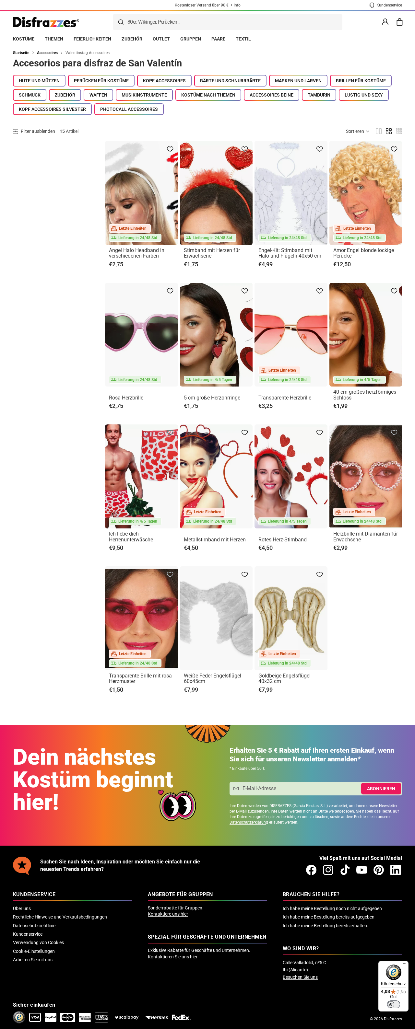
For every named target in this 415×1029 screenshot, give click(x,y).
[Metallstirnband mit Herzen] (216, 476)
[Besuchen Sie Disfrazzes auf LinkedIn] (395, 869)
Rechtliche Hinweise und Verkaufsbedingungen (60, 916)
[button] (358, 131)
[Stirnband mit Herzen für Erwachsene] (216, 193)
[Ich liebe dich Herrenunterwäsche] (141, 476)
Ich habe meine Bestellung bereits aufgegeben (328, 916)
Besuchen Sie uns (300, 977)
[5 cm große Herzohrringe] (216, 335)
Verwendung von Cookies (38, 942)
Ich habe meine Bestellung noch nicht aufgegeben (332, 908)
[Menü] (405, 965)
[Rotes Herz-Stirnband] (291, 476)
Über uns (22, 908)
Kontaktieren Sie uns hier (172, 956)
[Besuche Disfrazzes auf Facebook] (311, 869)
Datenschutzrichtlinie (34, 925)
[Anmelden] (385, 22)
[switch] (393, 1004)
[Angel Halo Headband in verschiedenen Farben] (141, 193)
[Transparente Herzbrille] (291, 335)
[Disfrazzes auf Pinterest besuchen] (378, 869)
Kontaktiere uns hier (168, 914)
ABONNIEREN (381, 788)
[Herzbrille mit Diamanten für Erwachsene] (365, 476)
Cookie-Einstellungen (34, 951)
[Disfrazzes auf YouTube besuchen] (361, 869)
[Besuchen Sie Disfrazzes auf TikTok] (344, 869)
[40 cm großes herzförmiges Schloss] (365, 335)
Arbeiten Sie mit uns (33, 959)
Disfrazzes (393, 1019)
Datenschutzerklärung (249, 822)
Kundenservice (27, 934)
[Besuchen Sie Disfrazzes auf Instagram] (328, 869)
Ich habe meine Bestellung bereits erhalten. (325, 925)
